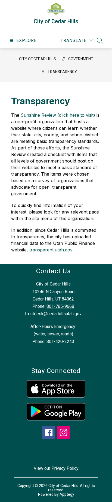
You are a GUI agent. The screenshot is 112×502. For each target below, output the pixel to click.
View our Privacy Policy (56, 468)
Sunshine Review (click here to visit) (58, 115)
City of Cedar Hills (37, 59)
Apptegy (67, 494)
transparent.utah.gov (50, 249)
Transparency (62, 72)
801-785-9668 (60, 306)
